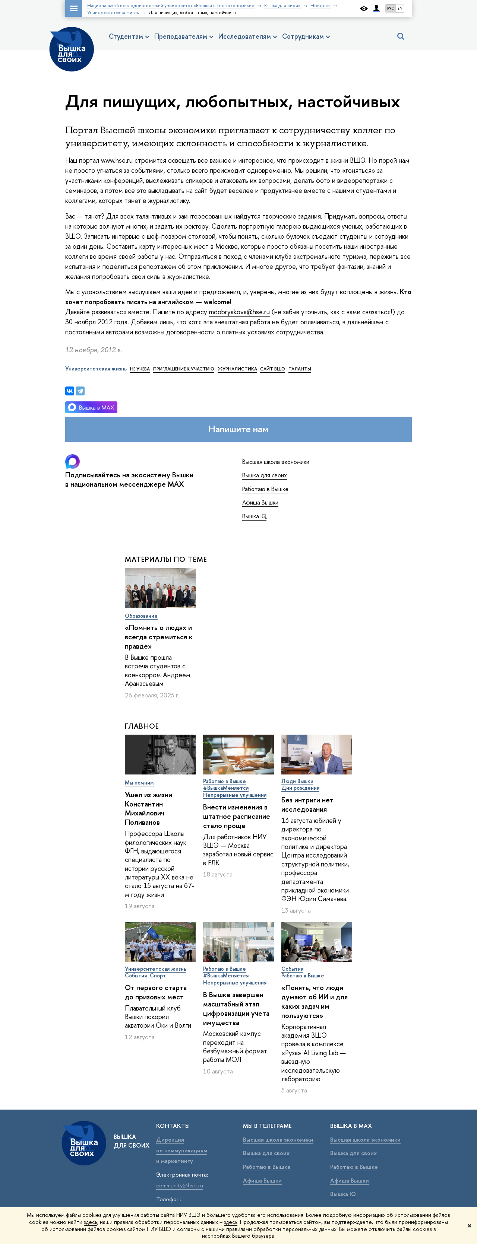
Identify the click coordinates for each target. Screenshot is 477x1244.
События (136, 975)
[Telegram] (80, 390)
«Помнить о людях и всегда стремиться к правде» (159, 637)
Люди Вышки (297, 781)
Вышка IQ (254, 516)
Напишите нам (238, 429)
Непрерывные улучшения (234, 794)
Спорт (158, 975)
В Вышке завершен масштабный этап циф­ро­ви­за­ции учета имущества (236, 1008)
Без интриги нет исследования (307, 804)
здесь (90, 1221)
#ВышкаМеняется (226, 787)
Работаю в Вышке (265, 489)
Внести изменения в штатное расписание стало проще (236, 816)
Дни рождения (300, 787)
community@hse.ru (179, 1185)
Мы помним (139, 782)
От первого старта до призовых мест (156, 992)
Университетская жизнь (155, 968)
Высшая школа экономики (275, 462)
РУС (390, 8)
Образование (141, 615)
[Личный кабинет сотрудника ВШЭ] (376, 8)
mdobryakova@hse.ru (239, 311)
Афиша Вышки (260, 502)
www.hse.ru (117, 160)
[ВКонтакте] (69, 390)
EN (400, 8)
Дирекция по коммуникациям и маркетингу (181, 1150)
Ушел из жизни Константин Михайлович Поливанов (148, 808)
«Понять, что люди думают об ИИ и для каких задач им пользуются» (314, 1001)
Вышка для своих (264, 475)
